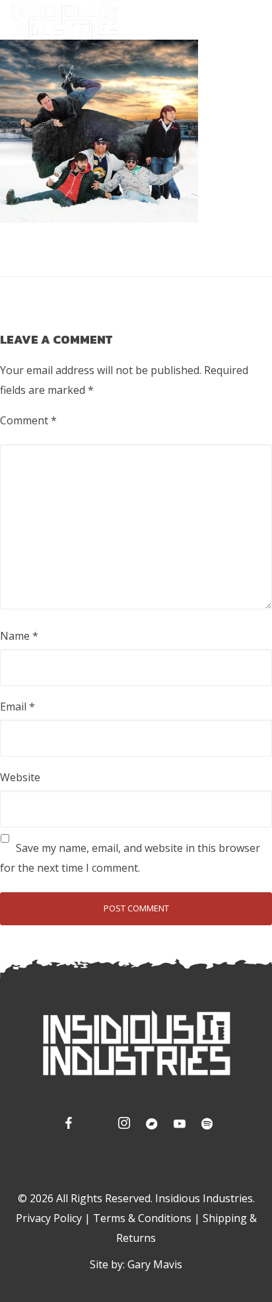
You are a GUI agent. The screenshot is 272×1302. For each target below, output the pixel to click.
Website (20, 777)
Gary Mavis (154, 1264)
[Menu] (252, 19)
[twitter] (94, 1125)
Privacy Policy (49, 1218)
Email (17, 706)
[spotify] (205, 1125)
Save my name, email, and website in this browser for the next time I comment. (130, 858)
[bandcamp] (150, 1125)
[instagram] (122, 1125)
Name (19, 636)
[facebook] (66, 1125)
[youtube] (180, 1127)
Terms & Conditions (142, 1218)
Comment (28, 420)
